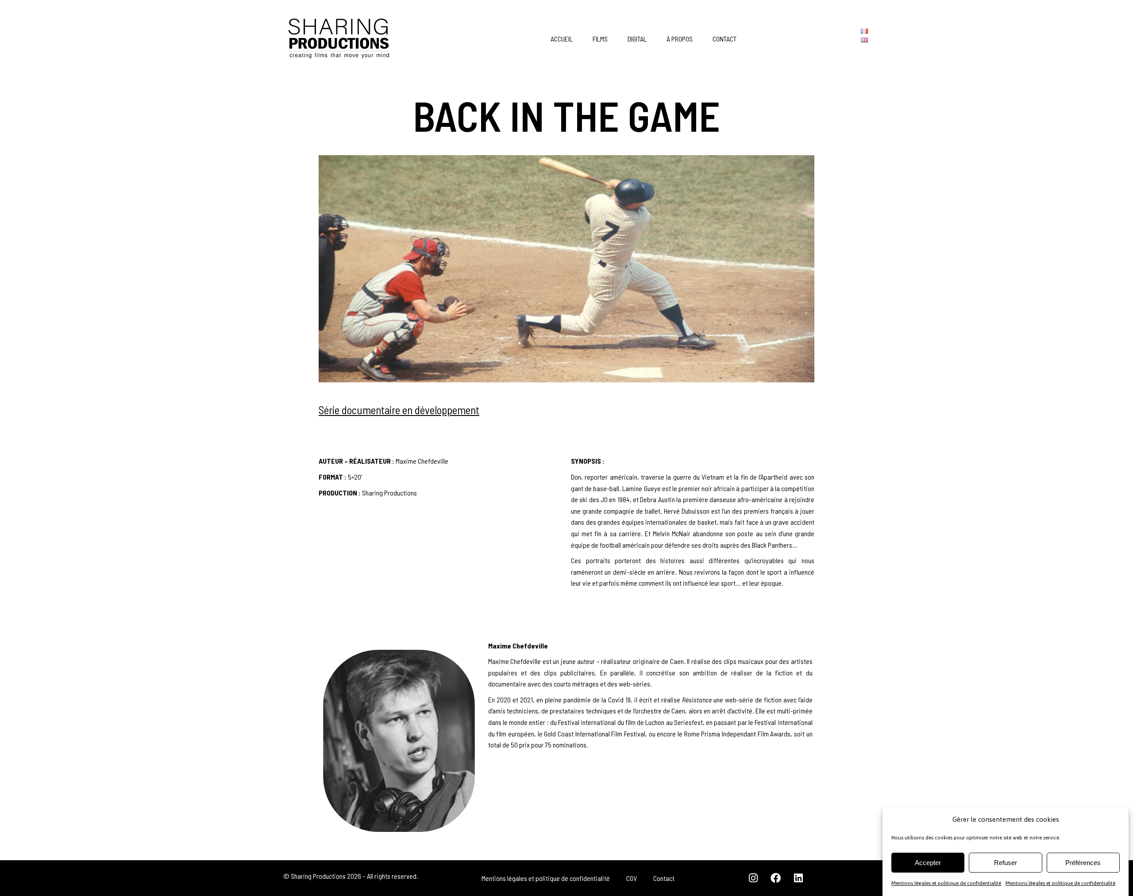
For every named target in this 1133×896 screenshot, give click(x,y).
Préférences (1083, 862)
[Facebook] (776, 878)
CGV (631, 878)
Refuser (1005, 862)
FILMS (600, 38)
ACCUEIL (562, 38)
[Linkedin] (798, 878)
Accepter (928, 862)
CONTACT (724, 38)
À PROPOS (680, 38)
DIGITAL (637, 38)
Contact (663, 878)
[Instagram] (753, 878)
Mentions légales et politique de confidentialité (946, 883)
